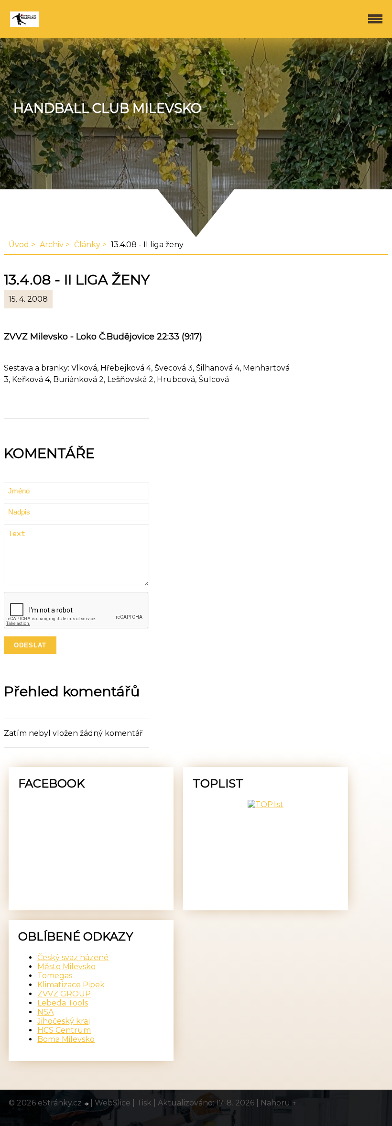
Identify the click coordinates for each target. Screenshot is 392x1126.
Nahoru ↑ (279, 1102)
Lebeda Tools (62, 1002)
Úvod (19, 244)
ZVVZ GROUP (64, 993)
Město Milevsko (66, 966)
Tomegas (54, 975)
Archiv (52, 244)
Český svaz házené (73, 957)
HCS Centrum (64, 1030)
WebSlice (113, 1102)
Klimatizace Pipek (71, 984)
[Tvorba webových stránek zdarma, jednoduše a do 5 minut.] (87, 1104)
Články (87, 244)
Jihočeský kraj (63, 1021)
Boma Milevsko (66, 1039)
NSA (45, 1012)
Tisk (144, 1102)
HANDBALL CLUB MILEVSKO (107, 108)
